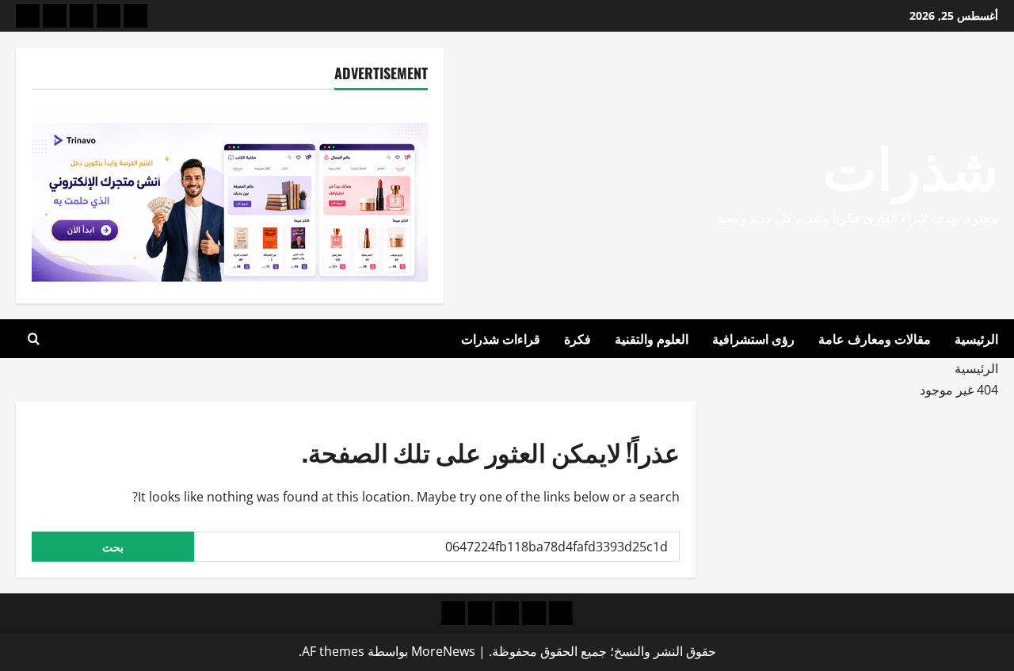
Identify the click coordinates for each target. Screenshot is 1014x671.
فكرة (577, 338)
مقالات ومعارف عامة (874, 338)
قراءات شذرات (500, 338)
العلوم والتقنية (651, 338)
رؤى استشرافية (753, 338)
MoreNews (443, 651)
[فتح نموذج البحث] (34, 339)
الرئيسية (976, 338)
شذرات (910, 164)
